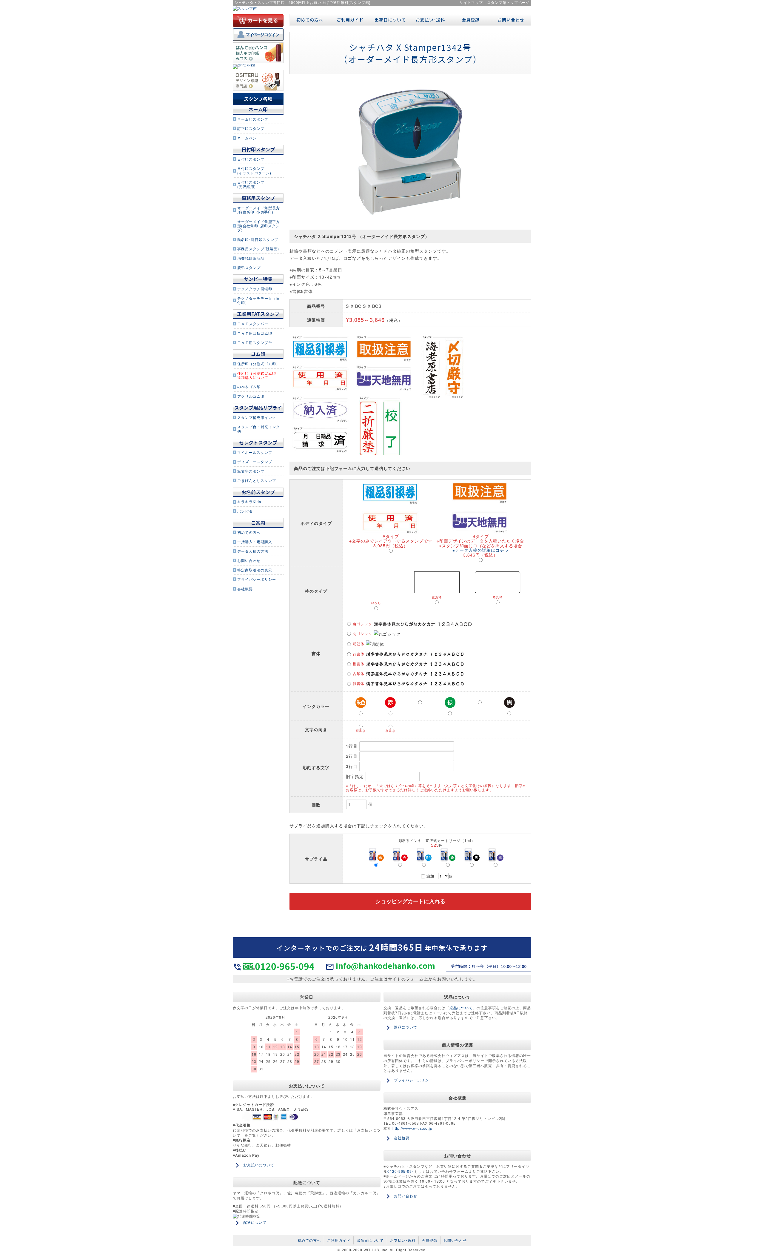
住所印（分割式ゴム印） (258, 363)
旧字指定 (355, 776)
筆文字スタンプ (250, 471)
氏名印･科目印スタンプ (257, 239)
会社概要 (245, 588)
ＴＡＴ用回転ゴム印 (254, 333)
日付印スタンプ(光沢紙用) (250, 184)
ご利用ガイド (350, 20)
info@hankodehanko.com (385, 965)
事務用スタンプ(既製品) (258, 248)
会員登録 (471, 20)
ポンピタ (245, 511)
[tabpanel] (410, 152)
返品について (457, 997)
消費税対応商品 (250, 258)
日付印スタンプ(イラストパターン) (254, 170)
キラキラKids (249, 501)
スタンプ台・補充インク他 (258, 428)
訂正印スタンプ (250, 128)
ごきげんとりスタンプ (256, 480)
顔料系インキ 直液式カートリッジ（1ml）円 (436, 842)
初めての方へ (249, 532)
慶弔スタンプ (249, 267)
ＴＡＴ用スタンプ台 (254, 342)
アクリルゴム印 (250, 396)
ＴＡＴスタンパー (252, 323)
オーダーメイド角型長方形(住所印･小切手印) (258, 209)
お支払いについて (307, 1086)
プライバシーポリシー (256, 579)
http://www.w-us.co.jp (412, 1128)
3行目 (352, 766)
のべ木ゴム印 (249, 386)
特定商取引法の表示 (254, 569)
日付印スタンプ (250, 159)
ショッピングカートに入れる (410, 901)
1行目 (352, 746)
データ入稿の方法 (252, 551)
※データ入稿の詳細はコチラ (480, 550)
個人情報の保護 (457, 1045)
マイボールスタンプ (254, 452)
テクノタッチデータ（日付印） (258, 300)
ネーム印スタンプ (252, 119)
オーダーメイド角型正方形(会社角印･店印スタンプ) (258, 226)
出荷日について (390, 20)
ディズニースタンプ (254, 461)
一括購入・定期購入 (254, 541)
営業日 (306, 997)
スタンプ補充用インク (256, 417)
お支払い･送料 (430, 20)
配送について (306, 1182)
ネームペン (247, 137)
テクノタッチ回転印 (254, 288)
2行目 (352, 756)
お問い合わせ (249, 560)
